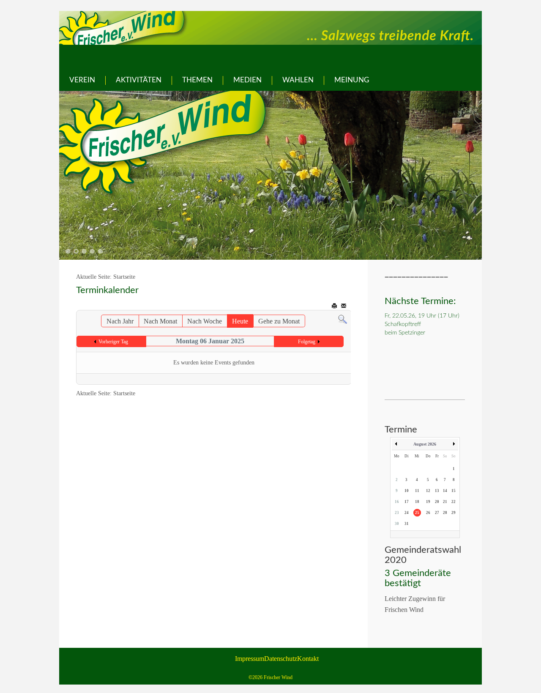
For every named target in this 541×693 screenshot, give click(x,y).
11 (417, 491)
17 (406, 502)
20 (437, 502)
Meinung (351, 80)
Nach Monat (160, 321)
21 (445, 502)
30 (397, 524)
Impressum (249, 658)
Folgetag (306, 342)
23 (397, 513)
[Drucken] (335, 306)
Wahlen (298, 80)
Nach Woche (204, 321)
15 (453, 491)
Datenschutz (280, 658)
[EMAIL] (344, 306)
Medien (247, 80)
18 (417, 502)
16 (397, 502)
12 (428, 491)
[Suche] (342, 318)
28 (445, 513)
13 (437, 491)
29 (453, 513)
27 (437, 513)
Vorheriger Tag (113, 342)
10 (406, 491)
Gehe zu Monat (279, 321)
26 (428, 513)
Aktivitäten (138, 80)
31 (406, 524)
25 (417, 513)
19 (428, 502)
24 (406, 513)
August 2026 (424, 444)
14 (445, 491)
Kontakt (308, 658)
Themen (197, 80)
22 (453, 502)
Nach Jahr (120, 321)
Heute (240, 321)
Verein (82, 80)
